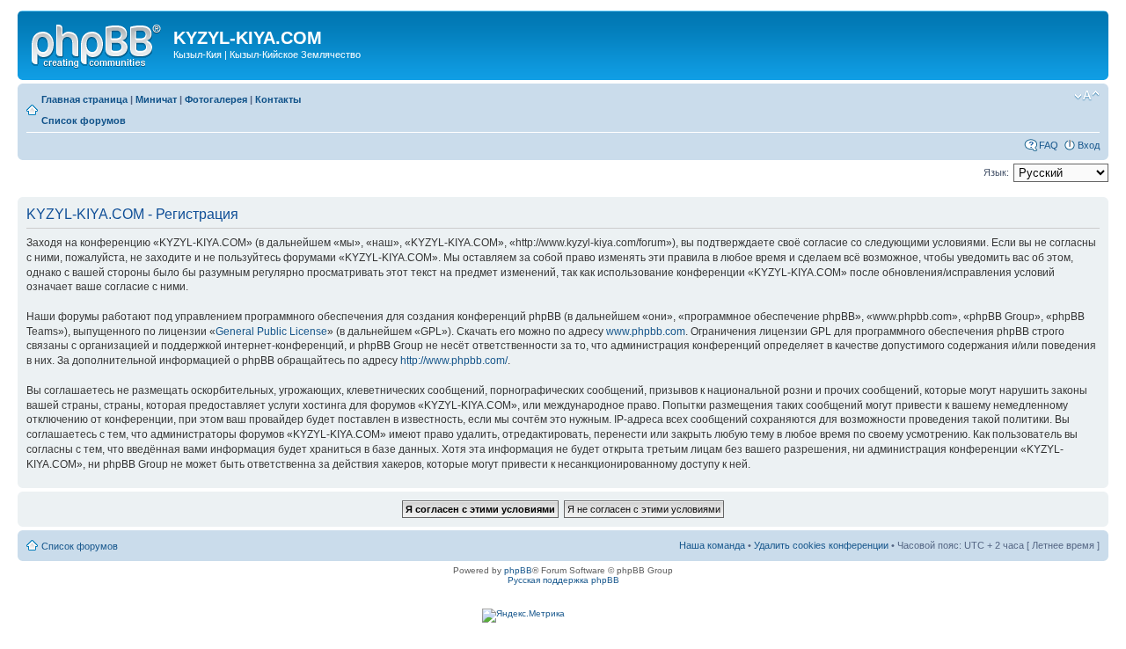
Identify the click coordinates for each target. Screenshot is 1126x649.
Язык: (996, 172)
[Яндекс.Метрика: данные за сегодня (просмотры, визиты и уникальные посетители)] (523, 616)
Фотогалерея (216, 99)
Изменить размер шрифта (1087, 96)
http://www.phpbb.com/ (454, 360)
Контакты (278, 99)
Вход (1089, 145)
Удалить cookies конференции (821, 545)
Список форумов (83, 120)
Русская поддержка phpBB (563, 580)
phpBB (518, 570)
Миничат (156, 99)
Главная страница (84, 99)
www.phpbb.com (645, 331)
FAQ (1048, 145)
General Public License (271, 331)
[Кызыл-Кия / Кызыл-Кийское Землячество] (97, 43)
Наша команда (712, 545)
